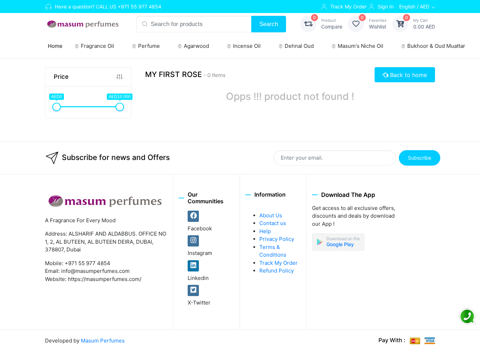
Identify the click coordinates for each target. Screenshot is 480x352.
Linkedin (198, 278)
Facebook (200, 228)
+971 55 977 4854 (139, 6)
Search (268, 24)
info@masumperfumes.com (95, 271)
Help (265, 231)
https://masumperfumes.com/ (104, 279)
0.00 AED (424, 24)
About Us (270, 215)
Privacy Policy (276, 239)
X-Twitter (199, 302)
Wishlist (378, 24)
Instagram (200, 253)
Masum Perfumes (103, 340)
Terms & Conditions (272, 251)
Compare (331, 24)
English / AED (414, 6)
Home (56, 48)
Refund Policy (276, 270)
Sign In (386, 6)
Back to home (407, 74)
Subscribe (419, 158)
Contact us (272, 223)
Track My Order (348, 6)
